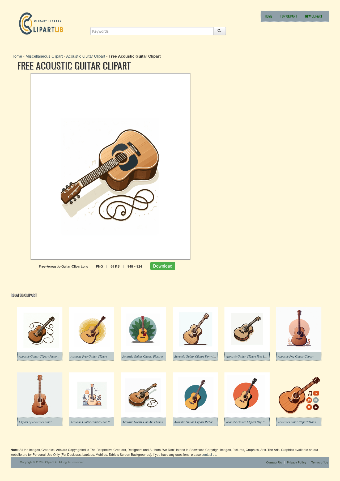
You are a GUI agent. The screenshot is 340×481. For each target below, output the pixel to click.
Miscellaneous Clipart (44, 56)
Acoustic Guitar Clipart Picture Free (197, 422)
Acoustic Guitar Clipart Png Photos (248, 422)
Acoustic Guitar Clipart (85, 56)
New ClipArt (313, 16)
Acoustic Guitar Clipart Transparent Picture (306, 422)
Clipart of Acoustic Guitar (35, 422)
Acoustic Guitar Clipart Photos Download (45, 356)
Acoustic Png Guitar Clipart (295, 356)
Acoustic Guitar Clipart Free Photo (93, 422)
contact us (209, 454)
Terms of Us (319, 462)
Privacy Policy (296, 462)
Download (162, 266)
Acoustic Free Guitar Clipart (89, 356)
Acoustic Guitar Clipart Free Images (249, 356)
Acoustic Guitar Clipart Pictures (142, 356)
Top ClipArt (288, 16)
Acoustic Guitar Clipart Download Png (199, 356)
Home (268, 16)
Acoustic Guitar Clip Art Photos (142, 422)
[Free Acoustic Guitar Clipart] (110, 166)
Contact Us (274, 462)
